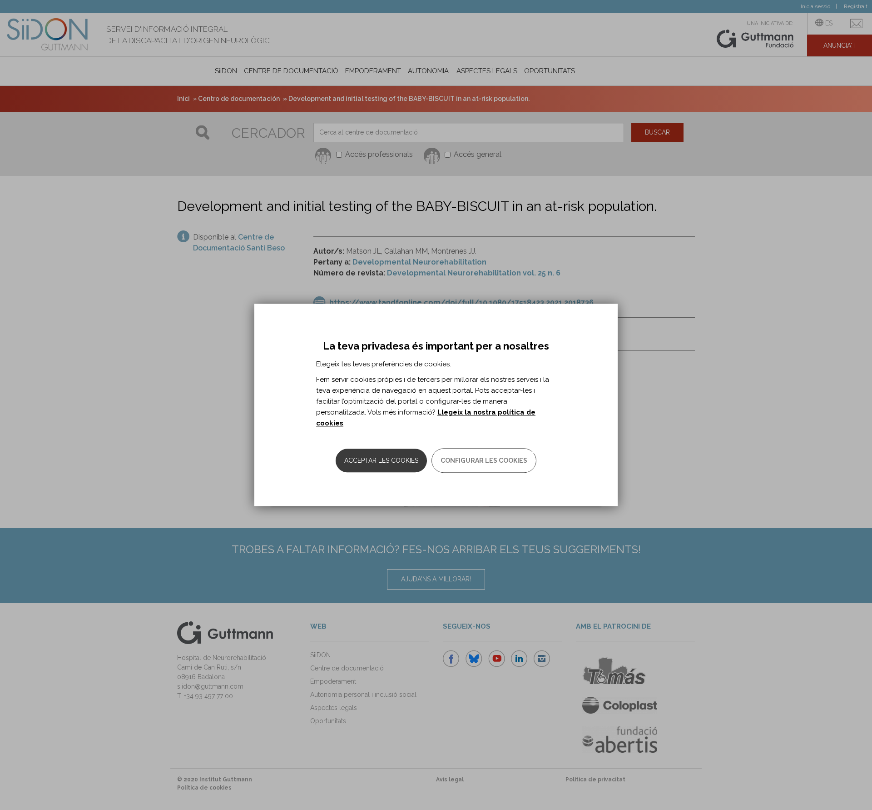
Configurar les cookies (484, 461)
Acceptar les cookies (381, 461)
